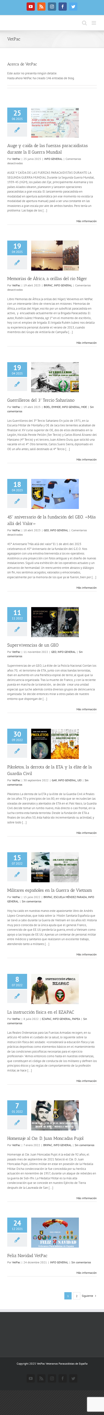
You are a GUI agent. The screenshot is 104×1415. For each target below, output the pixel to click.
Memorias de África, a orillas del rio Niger (47, 278)
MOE (84, 407)
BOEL (47, 407)
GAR (54, 780)
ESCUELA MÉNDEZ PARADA (70, 897)
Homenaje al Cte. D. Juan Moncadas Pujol (45, 1138)
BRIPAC (48, 285)
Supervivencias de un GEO (33, 645)
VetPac (16, 159)
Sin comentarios (31, 901)
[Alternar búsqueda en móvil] (84, 22)
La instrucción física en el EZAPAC (40, 1012)
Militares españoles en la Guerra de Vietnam (49, 890)
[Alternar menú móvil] (94, 22)
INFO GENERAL (53, 159)
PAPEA (76, 1019)
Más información (86, 221)
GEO (46, 530)
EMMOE (56, 407)
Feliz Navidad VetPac (27, 1255)
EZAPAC (47, 1019)
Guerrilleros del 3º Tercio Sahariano (40, 400)
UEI (79, 780)
